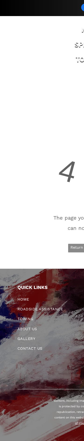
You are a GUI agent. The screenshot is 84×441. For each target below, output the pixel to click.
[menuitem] (25, 82)
